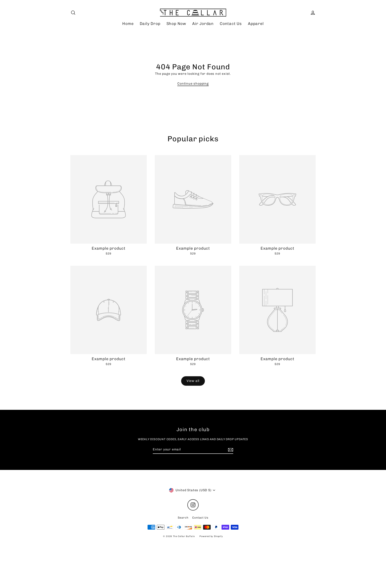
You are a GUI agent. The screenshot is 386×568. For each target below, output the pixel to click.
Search (183, 517)
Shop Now (176, 23)
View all (193, 381)
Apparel (256, 23)
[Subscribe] (230, 449)
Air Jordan (203, 23)
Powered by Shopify (211, 536)
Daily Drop (150, 23)
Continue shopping (193, 83)
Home (127, 23)
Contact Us (231, 23)
